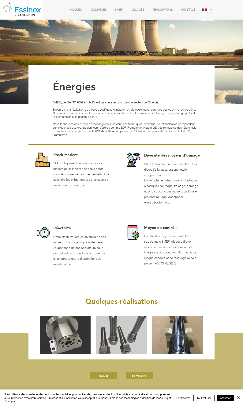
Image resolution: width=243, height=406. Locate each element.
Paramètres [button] (183, 398)
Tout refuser (204, 398)
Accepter (225, 398)
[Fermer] (238, 398)
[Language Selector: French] (207, 10)
